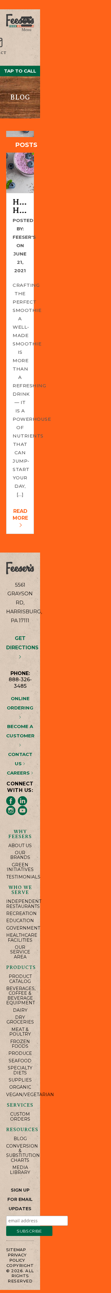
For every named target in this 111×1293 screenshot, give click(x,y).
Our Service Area (20, 952)
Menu (26, 29)
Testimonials (20, 877)
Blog (20, 1138)
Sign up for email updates (20, 1199)
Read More (20, 514)
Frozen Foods (20, 1044)
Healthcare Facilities (20, 938)
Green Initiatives (20, 867)
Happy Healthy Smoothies (20, 206)
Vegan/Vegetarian (20, 1094)
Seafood (20, 1061)
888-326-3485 (20, 683)
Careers (19, 773)
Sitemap (16, 1249)
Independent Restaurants (20, 904)
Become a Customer (20, 731)
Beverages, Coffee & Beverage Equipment (20, 996)
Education (20, 920)
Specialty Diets (20, 1070)
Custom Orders (20, 1117)
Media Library (20, 1170)
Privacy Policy (17, 1257)
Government (20, 928)
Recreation (20, 913)
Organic (20, 1087)
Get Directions (22, 643)
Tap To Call (20, 71)
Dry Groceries (20, 1020)
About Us (20, 845)
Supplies (20, 1080)
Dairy (20, 1010)
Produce (20, 1053)
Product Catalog (20, 979)
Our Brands (20, 855)
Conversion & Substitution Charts (20, 1153)
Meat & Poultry (20, 1032)
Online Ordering (20, 703)
